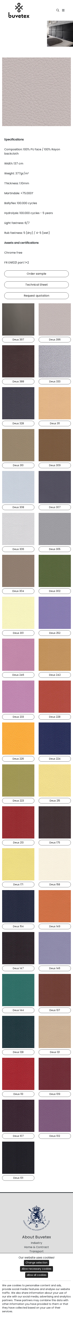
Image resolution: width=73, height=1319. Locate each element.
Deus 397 (18, 339)
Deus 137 (54, 1010)
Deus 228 (54, 717)
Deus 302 (54, 591)
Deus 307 (55, 507)
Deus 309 (55, 465)
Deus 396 (55, 339)
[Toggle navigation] (63, 10)
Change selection (36, 1262)
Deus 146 (54, 968)
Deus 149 (54, 926)
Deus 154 (18, 926)
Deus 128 (18, 1052)
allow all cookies (36, 1275)
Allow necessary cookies (36, 1269)
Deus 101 (18, 1178)
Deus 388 (18, 381)
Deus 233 (18, 717)
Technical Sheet (36, 285)
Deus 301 (18, 633)
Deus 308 (18, 507)
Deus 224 (55, 758)
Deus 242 (55, 675)
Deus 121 (55, 1052)
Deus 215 (55, 800)
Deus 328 (18, 423)
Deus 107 (18, 1136)
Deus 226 (18, 758)
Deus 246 (18, 675)
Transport (36, 1251)
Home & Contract (36, 1247)
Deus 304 (18, 591)
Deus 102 (54, 1136)
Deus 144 (18, 1010)
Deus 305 (54, 549)
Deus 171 (18, 884)
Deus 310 (18, 465)
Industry (36, 1243)
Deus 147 (18, 968)
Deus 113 (18, 1094)
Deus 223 (18, 800)
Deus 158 (54, 884)
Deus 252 (54, 633)
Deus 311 (55, 423)
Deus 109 (54, 1094)
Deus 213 (18, 842)
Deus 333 (54, 381)
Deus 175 (54, 842)
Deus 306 (18, 549)
